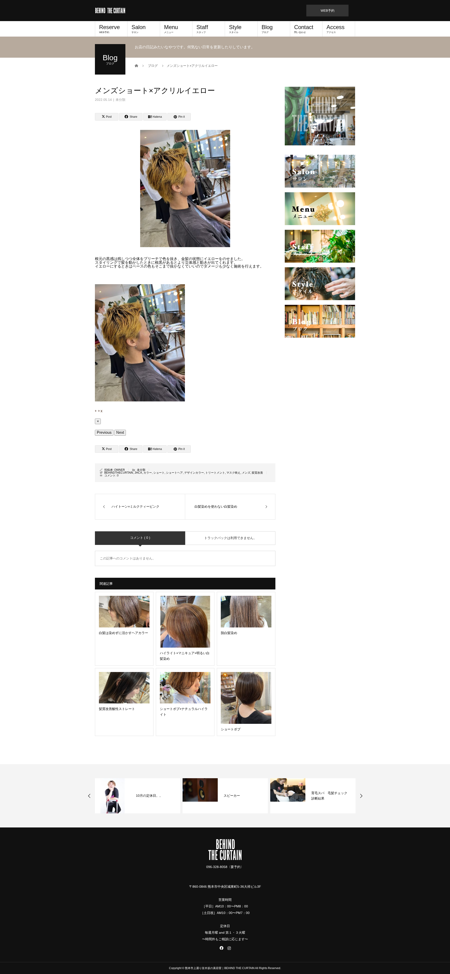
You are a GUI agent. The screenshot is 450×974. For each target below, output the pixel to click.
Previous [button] (89, 795)
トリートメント (215, 472)
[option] (137, 795)
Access (335, 29)
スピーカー (232, 795)
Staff (202, 29)
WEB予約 (327, 10)
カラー (147, 472)
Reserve (109, 29)
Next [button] (361, 795)
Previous (104, 432)
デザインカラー (194, 472)
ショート (159, 472)
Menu (171, 29)
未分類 (120, 100)
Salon (138, 29)
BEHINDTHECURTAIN (118, 472)
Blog (267, 29)
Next (120, 432)
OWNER (119, 470)
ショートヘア (174, 472)
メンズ (246, 472)
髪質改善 (257, 472)
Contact (303, 29)
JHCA (138, 472)
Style (235, 29)
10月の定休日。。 (149, 795)
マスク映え (233, 472)
